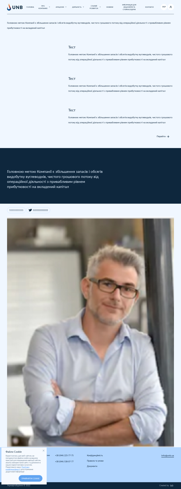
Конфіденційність (95, 456)
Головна (30, 7)
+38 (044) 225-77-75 (64, 456)
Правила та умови (95, 461)
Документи (92, 466)
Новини (109, 7)
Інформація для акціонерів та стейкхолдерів (129, 7)
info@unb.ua (167, 455)
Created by (164, 486)
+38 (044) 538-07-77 (64, 462)
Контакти (149, 7)
